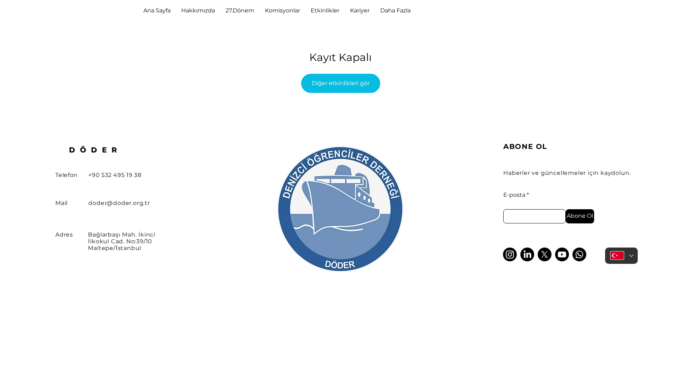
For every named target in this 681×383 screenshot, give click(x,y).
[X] (545, 254)
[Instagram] (510, 254)
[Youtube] (562, 254)
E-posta (514, 195)
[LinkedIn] (527, 254)
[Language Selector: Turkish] (621, 256)
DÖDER (95, 150)
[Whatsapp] (579, 254)
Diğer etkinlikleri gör (341, 83)
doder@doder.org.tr (119, 203)
